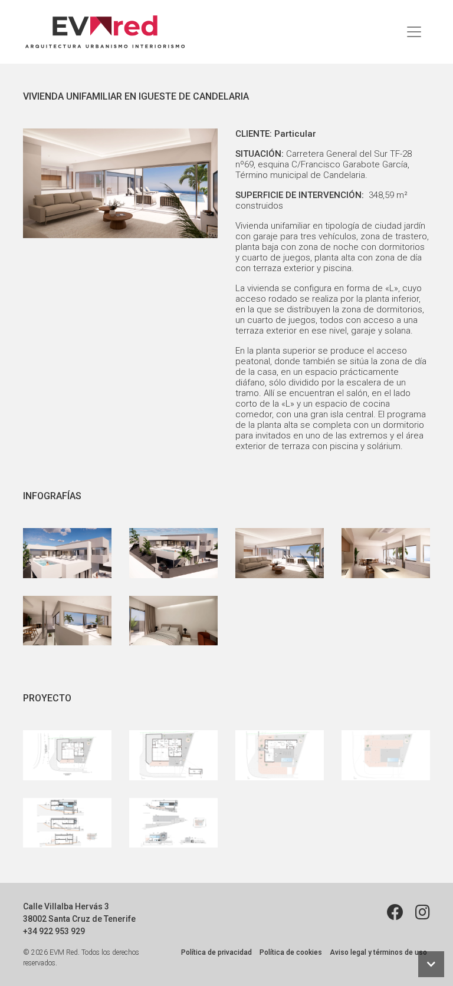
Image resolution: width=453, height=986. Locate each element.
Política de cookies (291, 952)
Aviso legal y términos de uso (378, 952)
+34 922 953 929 (54, 931)
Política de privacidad (216, 952)
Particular (295, 133)
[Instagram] (422, 912)
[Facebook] (395, 912)
